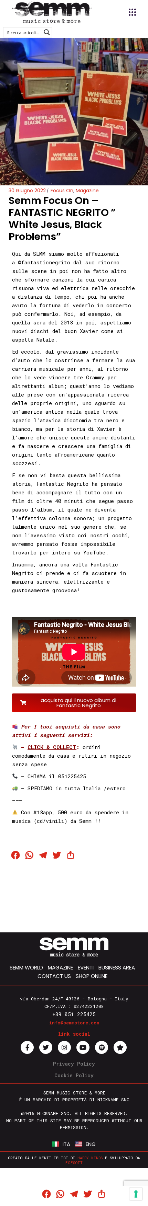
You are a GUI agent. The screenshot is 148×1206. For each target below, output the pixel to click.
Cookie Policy (74, 1075)
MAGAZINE (60, 967)
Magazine (87, 190)
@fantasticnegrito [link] (44, 262)
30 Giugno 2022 (27, 190)
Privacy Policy (74, 1063)
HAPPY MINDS (90, 1157)
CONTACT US (54, 976)
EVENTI (86, 967)
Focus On (62, 190)
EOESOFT (74, 1162)
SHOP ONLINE (91, 976)
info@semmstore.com (74, 1022)
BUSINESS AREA (116, 967)
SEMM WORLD (26, 967)
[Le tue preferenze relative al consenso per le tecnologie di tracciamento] (135, 1194)
